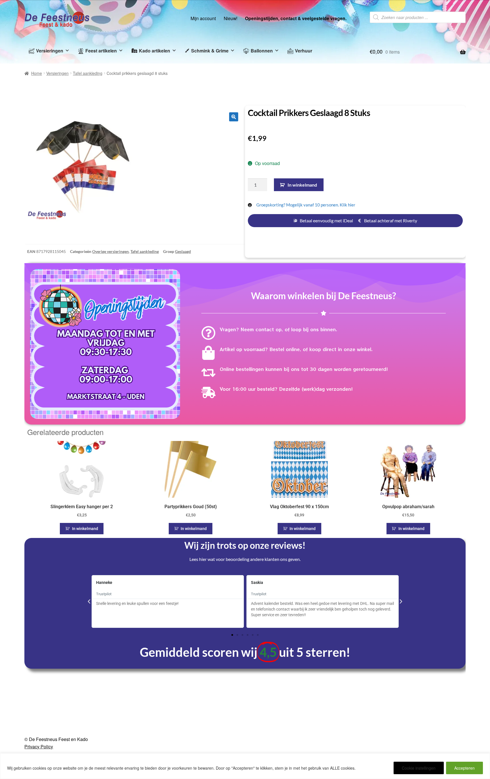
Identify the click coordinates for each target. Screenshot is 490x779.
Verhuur (303, 50)
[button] (233, 116)
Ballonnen (262, 50)
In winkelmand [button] (85, 528)
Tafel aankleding (87, 73)
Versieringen (49, 50)
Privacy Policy (38, 746)
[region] (245, 766)
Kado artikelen (154, 50)
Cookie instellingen (419, 768)
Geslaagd (183, 251)
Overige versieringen (110, 251)
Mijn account (203, 18)
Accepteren (464, 768)
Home (36, 73)
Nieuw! (230, 18)
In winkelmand (302, 184)
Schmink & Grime (210, 50)
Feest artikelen (101, 50)
